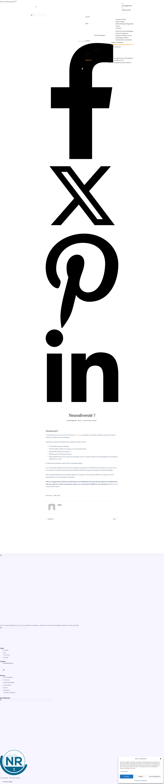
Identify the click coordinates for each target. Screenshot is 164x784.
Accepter (126, 776)
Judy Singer (77, 435)
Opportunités (89, 53)
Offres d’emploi (120, 21)
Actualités (118, 28)
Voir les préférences (154, 776)
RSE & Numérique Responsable (124, 24)
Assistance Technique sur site (123, 35)
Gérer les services (124, 771)
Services (87, 41)
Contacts (87, 64)
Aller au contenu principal (7, 1)
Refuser (140, 776)
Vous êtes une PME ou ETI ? (116, 60)
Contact (118, 26)
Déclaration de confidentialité (141, 780)
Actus (86, 55)
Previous (50, 519)
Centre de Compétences (121, 33)
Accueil (87, 17)
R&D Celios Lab (116, 47)
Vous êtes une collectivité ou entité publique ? (120, 58)
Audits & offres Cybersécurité (123, 40)
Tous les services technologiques (124, 31)
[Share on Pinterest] (82, 328)
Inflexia (96, 51)
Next (114, 519)
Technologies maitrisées (122, 37)
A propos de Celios (121, 19)
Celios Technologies (99, 35)
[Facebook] (3, 670)
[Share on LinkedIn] (82, 412)
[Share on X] (82, 231)
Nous (86, 23)
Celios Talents (98, 49)
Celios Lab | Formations (100, 44)
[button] (160, 759)
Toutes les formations (117, 42)
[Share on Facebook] (82, 158)
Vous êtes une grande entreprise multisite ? (120, 62)
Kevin (80, 420)
